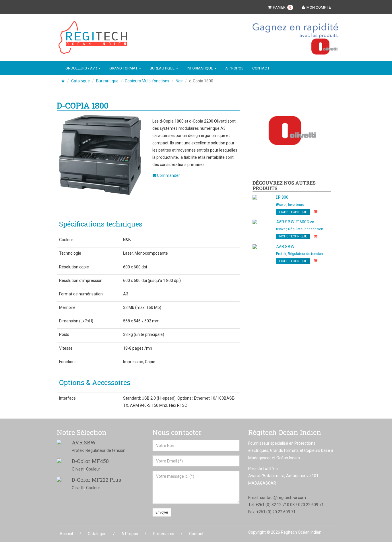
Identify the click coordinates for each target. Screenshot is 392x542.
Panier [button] (281, 7)
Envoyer (162, 512)
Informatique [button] (200, 68)
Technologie (70, 253)
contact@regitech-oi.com (283, 497)
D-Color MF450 (90, 461)
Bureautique (107, 81)
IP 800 (282, 197)
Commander (168, 175)
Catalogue (80, 81)
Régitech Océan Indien (301, 532)
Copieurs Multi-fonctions (147, 81)
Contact (260, 68)
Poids (64, 334)
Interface (67, 398)
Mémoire (67, 307)
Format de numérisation (81, 294)
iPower (281, 205)
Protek (281, 254)
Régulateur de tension (305, 229)
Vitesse (66, 348)
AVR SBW (285, 246)
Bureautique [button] (162, 68)
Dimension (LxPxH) (76, 321)
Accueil (66, 533)
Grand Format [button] (123, 68)
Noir (179, 81)
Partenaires (163, 533)
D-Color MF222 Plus (96, 479)
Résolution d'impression (80, 280)
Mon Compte (318, 7)
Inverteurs (296, 205)
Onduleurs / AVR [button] (81, 68)
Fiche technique (293, 212)
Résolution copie (74, 267)
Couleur (66, 239)
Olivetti (78, 469)
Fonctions (68, 361)
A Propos (234, 68)
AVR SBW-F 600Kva (295, 221)
